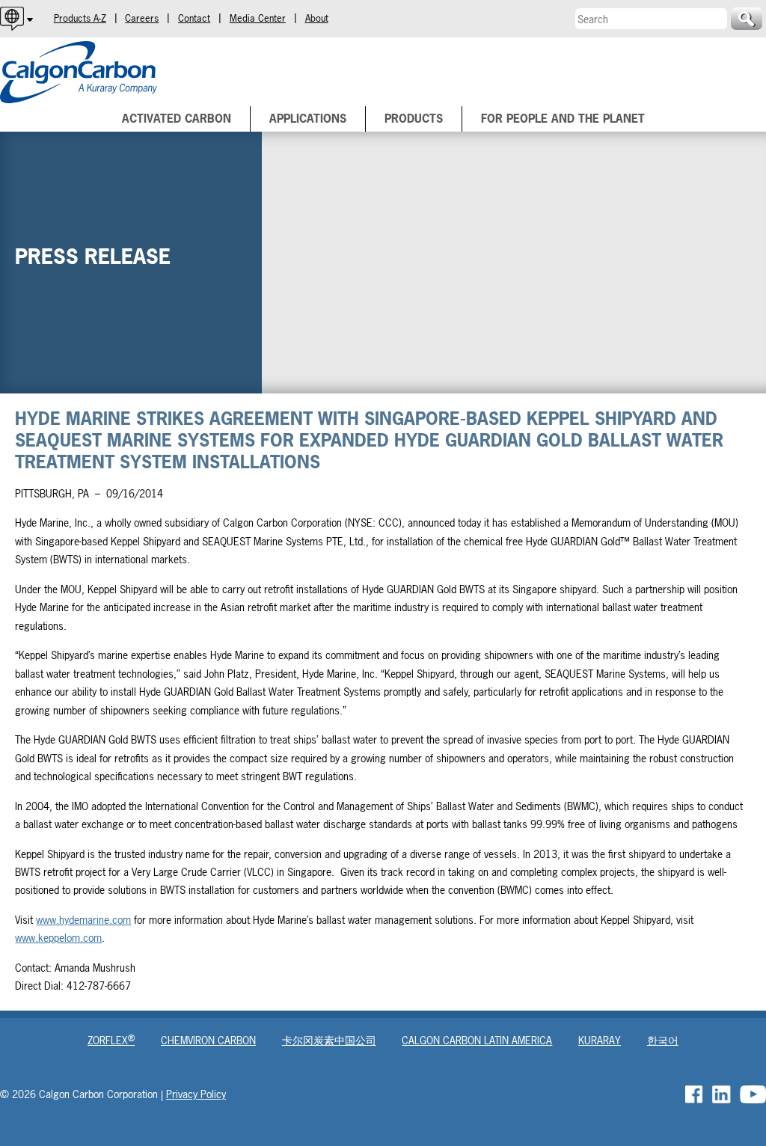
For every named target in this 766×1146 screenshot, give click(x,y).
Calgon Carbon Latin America (477, 1040)
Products (413, 118)
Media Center (258, 18)
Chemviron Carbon (208, 1040)
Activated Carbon (176, 118)
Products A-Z (80, 18)
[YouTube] (753, 1094)
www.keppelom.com (58, 938)
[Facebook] (694, 1094)
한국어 (662, 1040)
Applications (307, 118)
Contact (194, 18)
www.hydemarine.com (83, 920)
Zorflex (111, 1040)
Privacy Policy (196, 1094)
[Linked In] (721, 1094)
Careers (142, 18)
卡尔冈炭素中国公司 (329, 1040)
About (316, 18)
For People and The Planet (563, 118)
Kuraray (599, 1040)
